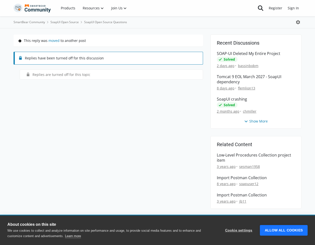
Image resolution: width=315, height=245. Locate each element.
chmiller (249, 111)
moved (54, 40)
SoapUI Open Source (64, 22)
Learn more (73, 236)
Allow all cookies (284, 230)
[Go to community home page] (32, 8)
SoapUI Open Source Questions (105, 22)
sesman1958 (249, 166)
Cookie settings (238, 230)
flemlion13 (246, 88)
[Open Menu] (298, 22)
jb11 (242, 201)
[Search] (261, 8)
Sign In (293, 8)
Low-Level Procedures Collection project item (254, 158)
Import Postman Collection (242, 177)
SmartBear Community (29, 22)
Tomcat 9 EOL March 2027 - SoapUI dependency (249, 79)
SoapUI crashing (232, 99)
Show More (258, 121)
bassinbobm (248, 65)
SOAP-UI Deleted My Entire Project (248, 53)
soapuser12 (248, 183)
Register (275, 8)
